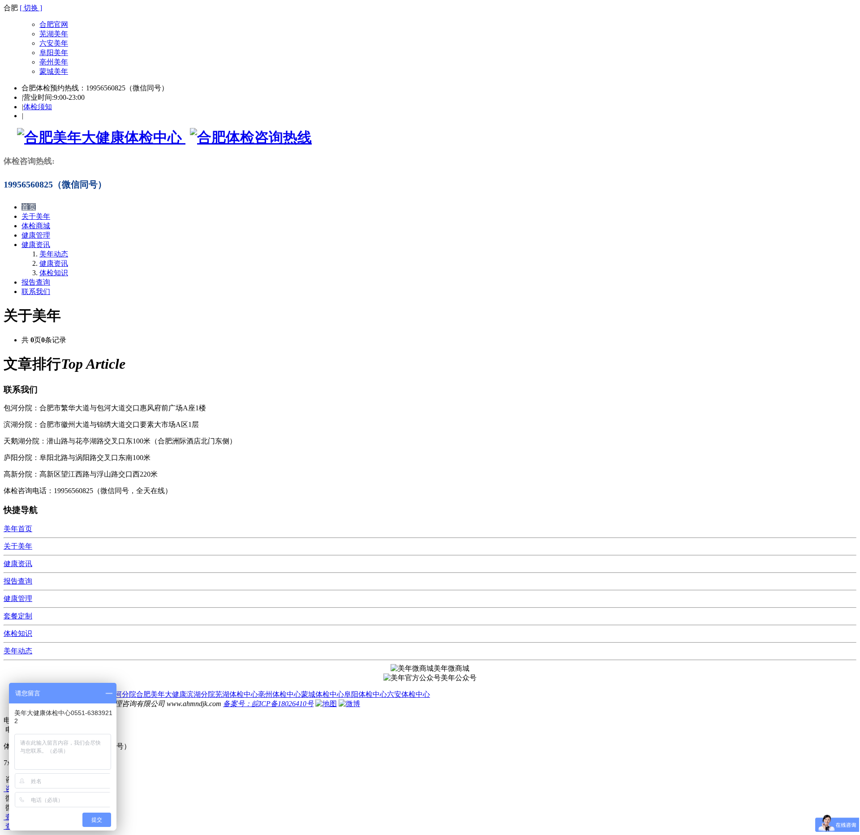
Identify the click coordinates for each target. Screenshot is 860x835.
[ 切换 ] (31, 8)
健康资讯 (36, 244)
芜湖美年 (53, 34)
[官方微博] (349, 703)
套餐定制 (18, 616)
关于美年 (36, 216)
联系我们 (36, 291)
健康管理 (36, 235)
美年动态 (53, 254)
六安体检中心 (408, 694)
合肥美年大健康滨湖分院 (175, 694)
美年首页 (18, 529)
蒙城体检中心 (322, 694)
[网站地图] (326, 703)
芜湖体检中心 (236, 694)
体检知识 (53, 273)
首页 (29, 207)
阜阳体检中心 (365, 694)
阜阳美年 (53, 52)
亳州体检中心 (279, 694)
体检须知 (37, 107)
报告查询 (36, 282)
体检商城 (36, 226)
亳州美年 (53, 62)
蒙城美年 (53, 71)
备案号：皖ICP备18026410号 (268, 703)
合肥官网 (53, 24)
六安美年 (53, 43)
